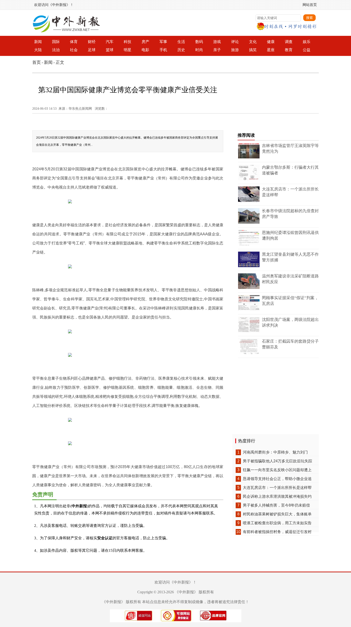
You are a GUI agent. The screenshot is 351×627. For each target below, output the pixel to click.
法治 (56, 50)
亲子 (217, 50)
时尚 (199, 50)
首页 (36, 62)
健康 (271, 42)
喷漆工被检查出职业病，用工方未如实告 (277, 523)
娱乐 (306, 42)
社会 (74, 50)
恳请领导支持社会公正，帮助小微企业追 (277, 479)
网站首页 (310, 5)
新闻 (38, 42)
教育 (288, 50)
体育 (74, 42)
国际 (56, 42)
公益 (306, 50)
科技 (127, 42)
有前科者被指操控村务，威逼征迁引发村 (277, 532)
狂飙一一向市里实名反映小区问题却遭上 (277, 470)
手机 (163, 50)
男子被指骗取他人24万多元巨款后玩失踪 (277, 461)
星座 (271, 50)
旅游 (235, 50)
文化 (253, 42)
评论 (235, 42)
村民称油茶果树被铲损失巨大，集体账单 (277, 514)
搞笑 (253, 50)
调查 (288, 42)
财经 (92, 42)
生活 (181, 42)
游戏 (217, 42)
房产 (145, 42)
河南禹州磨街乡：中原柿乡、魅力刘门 (275, 452)
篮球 (109, 50)
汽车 (109, 42)
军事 (163, 42)
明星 (127, 50)
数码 (199, 42)
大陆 (38, 50)
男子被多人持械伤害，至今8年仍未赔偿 (276, 505)
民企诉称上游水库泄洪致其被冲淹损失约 (277, 496)
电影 (145, 50)
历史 (181, 50)
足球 (92, 50)
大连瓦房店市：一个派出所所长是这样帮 (277, 488)
